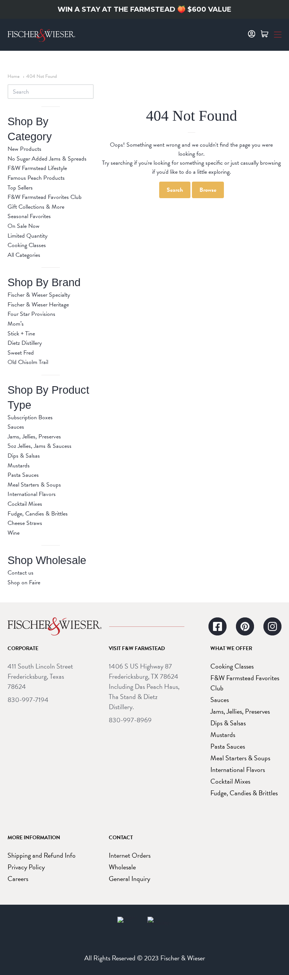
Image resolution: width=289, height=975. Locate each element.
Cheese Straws (25, 523)
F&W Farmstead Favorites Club (45, 197)
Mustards (19, 465)
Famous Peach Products (36, 177)
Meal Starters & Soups (34, 484)
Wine (14, 532)
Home (14, 76)
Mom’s (16, 323)
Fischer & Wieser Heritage (38, 304)
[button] (277, 33)
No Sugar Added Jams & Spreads (47, 158)
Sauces (16, 426)
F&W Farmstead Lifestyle (37, 168)
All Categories (24, 254)
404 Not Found (41, 76)
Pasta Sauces (23, 474)
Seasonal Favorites (29, 216)
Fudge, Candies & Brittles (38, 513)
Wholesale (122, 867)
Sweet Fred (21, 352)
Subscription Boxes (30, 417)
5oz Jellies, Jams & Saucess (39, 445)
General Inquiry (129, 878)
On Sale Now (24, 225)
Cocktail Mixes (25, 503)
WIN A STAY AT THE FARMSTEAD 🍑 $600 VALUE (144, 9)
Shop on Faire (24, 582)
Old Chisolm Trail (28, 362)
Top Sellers (20, 187)
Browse (207, 189)
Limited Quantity (27, 235)
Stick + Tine (21, 333)
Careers (18, 878)
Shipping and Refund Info (42, 855)
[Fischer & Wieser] (55, 626)
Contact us (20, 572)
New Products (24, 148)
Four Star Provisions (31, 313)
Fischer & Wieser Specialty (39, 294)
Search (175, 189)
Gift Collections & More (36, 206)
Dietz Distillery (25, 342)
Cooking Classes (27, 245)
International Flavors (32, 494)
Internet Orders (130, 855)
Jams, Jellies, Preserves (34, 436)
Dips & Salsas (24, 455)
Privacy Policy (26, 867)
